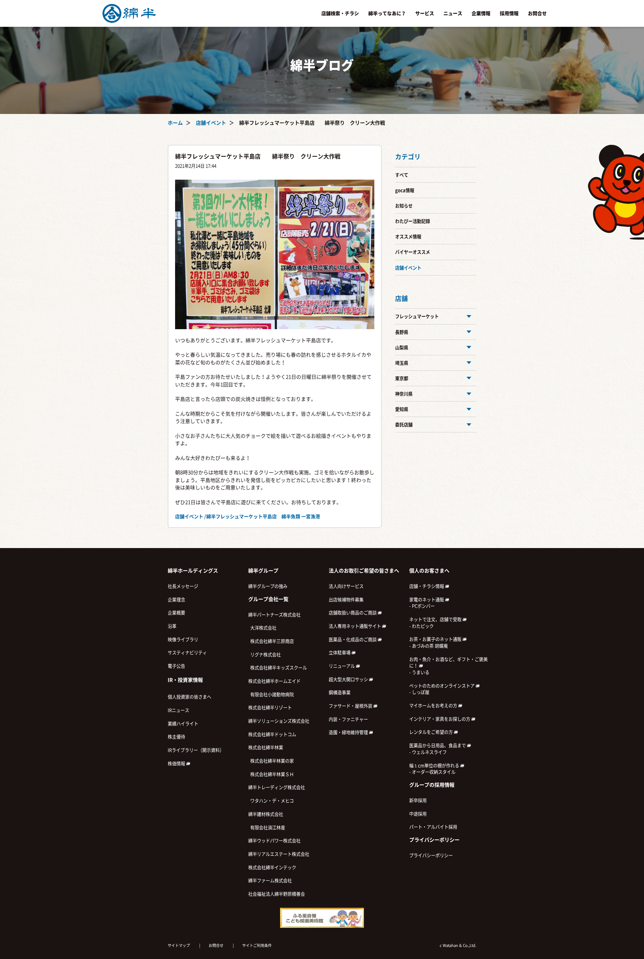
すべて (401, 175)
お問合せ (537, 13)
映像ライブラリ (183, 639)
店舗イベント (211, 122)
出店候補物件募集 (346, 599)
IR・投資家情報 (185, 679)
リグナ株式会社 (264, 654)
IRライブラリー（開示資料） (196, 750)
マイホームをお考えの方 (433, 705)
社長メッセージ (183, 586)
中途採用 (418, 814)
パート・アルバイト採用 (433, 827)
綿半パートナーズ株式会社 (274, 614)
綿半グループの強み (267, 586)
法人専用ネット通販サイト (355, 626)
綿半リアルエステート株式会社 (278, 854)
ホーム (175, 122)
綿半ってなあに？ (387, 13)
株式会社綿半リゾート (270, 707)
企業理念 (176, 599)
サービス (424, 13)
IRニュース (178, 710)
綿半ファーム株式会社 (270, 880)
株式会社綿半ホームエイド (274, 681)
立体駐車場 (340, 652)
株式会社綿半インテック (272, 867)
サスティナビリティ (187, 652)
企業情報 (481, 13)
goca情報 (404, 190)
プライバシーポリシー (431, 855)
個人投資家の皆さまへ (189, 697)
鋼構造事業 (340, 692)
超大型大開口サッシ (349, 679)
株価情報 (177, 763)
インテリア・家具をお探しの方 (440, 719)
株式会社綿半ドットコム (272, 734)
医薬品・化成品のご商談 (353, 639)
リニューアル (342, 666)
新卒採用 (418, 800)
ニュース (452, 13)
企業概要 (176, 612)
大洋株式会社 (262, 627)
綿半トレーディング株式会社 (276, 787)
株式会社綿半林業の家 (271, 761)
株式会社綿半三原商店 (271, 641)
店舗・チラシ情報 (427, 586)
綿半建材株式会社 (265, 814)
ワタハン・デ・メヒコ (271, 800)
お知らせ (404, 205)
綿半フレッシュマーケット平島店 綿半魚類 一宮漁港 (263, 516)
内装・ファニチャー (348, 719)
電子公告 (176, 666)
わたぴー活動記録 (412, 221)
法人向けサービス (346, 586)
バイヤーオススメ (412, 252)
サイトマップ (179, 945)
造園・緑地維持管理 (349, 732)
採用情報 (509, 13)
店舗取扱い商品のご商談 (353, 612)
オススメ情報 (408, 236)
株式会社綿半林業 (265, 747)
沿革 (172, 626)
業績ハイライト (183, 723)
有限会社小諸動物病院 (271, 694)
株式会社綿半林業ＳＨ (271, 774)
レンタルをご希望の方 (431, 732)
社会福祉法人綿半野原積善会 (276, 894)
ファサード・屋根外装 (351, 706)
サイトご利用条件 (257, 945)
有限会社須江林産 (266, 827)
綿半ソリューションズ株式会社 (278, 721)
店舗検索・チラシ (340, 13)
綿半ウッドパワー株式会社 (274, 840)
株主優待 (176, 736)
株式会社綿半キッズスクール (277, 667)
